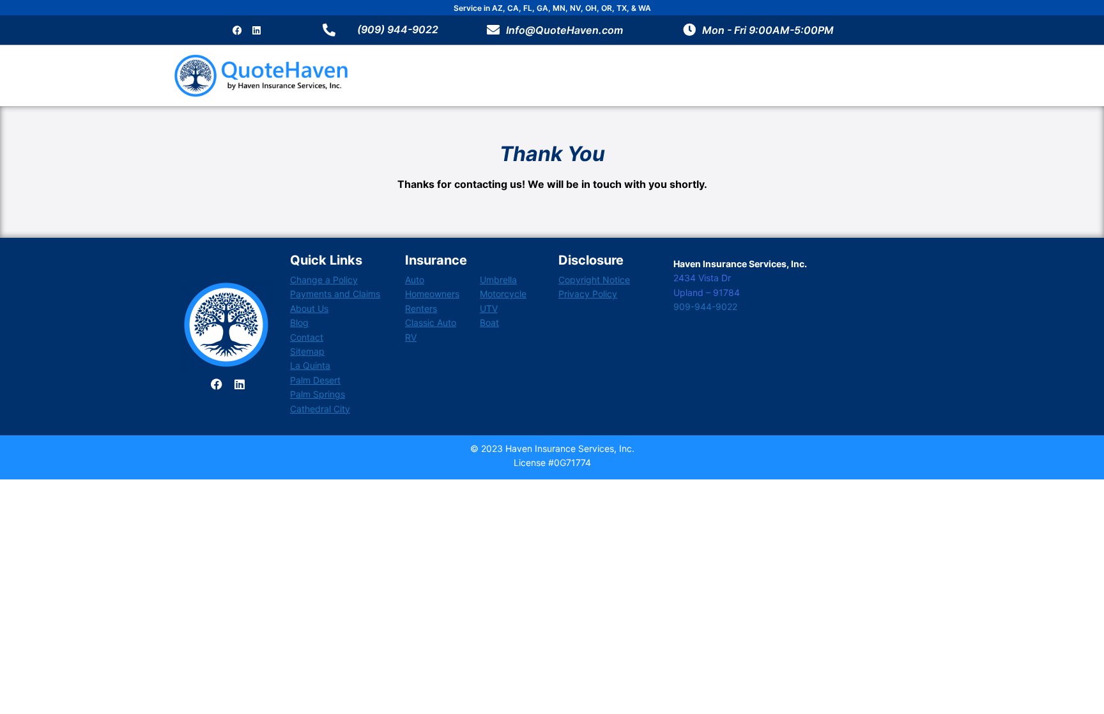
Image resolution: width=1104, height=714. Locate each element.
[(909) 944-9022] (329, 30)
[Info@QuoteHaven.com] (493, 30)
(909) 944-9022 (397, 29)
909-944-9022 (705, 306)
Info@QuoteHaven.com (564, 30)
